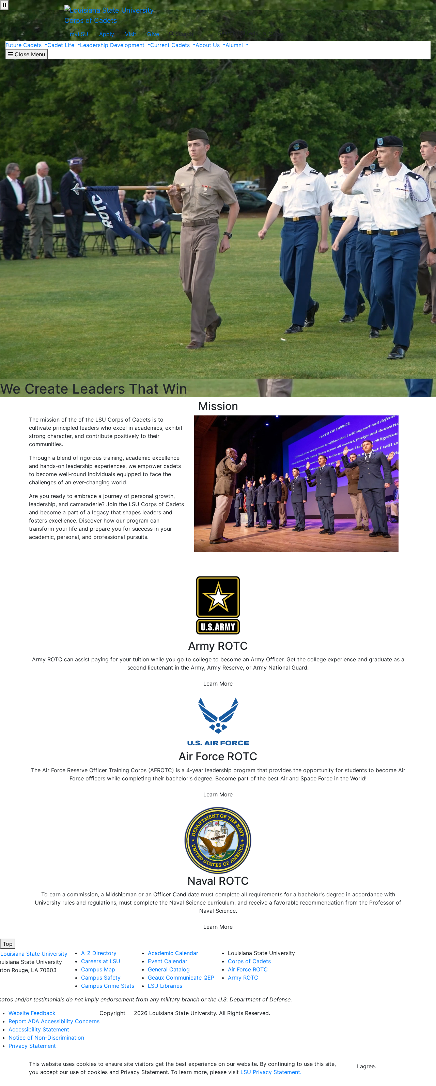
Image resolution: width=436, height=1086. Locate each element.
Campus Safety (101, 977)
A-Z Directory (98, 953)
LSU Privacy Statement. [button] (270, 1072)
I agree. (366, 1066)
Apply (106, 34)
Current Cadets (170, 45)
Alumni (235, 45)
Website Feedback (32, 1013)
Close (275, 33)
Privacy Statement (32, 1045)
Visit (130, 34)
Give (153, 34)
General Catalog (169, 969)
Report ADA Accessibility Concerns (54, 1021)
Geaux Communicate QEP (181, 977)
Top (8, 943)
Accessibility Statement (39, 1029)
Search (183, 33)
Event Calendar (167, 961)
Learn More (218, 683)
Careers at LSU (100, 961)
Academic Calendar (173, 953)
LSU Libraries (165, 985)
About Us (208, 45)
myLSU (79, 34)
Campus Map (98, 969)
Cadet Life (61, 45)
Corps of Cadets (90, 20)
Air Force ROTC (248, 969)
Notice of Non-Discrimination (46, 1037)
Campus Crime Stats (107, 985)
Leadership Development (113, 45)
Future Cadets (24, 45)
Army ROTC (243, 977)
